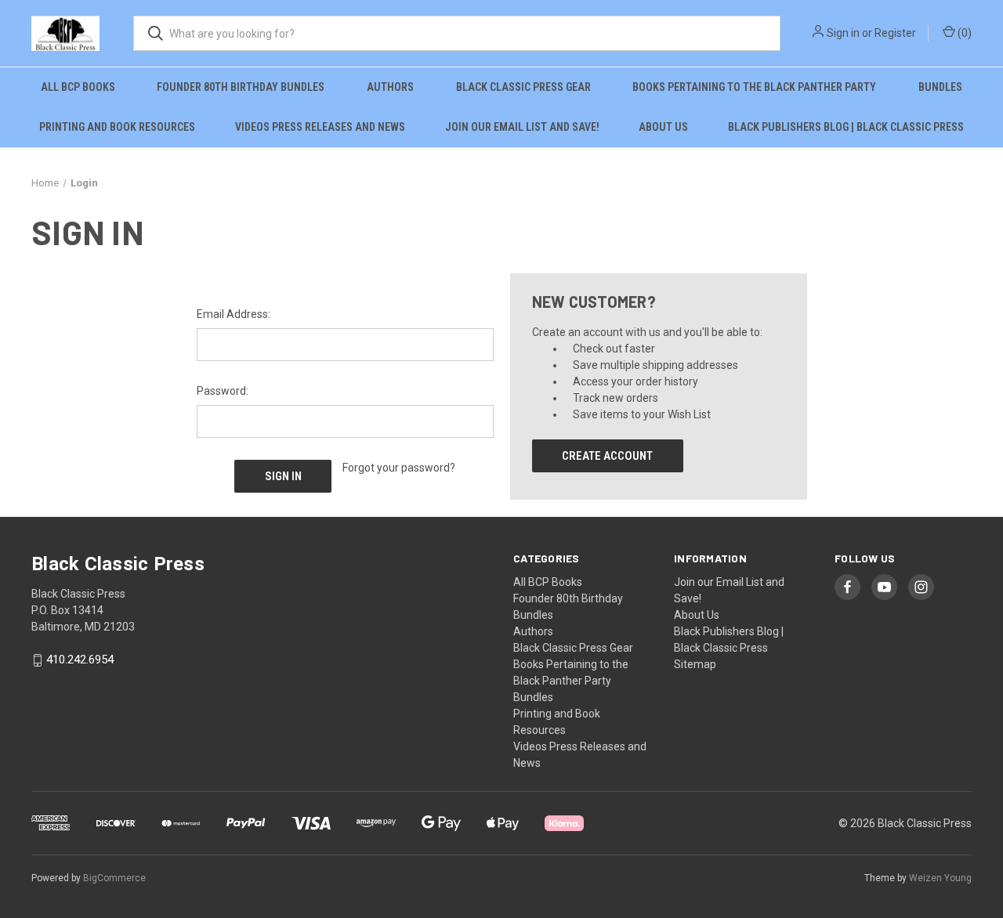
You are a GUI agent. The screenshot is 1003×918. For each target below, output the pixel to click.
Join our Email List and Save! (522, 127)
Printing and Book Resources (117, 127)
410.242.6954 (80, 660)
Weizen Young (940, 878)
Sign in (843, 33)
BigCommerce (114, 878)
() (963, 33)
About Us (663, 127)
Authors (390, 87)
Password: (222, 391)
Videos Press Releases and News (320, 127)
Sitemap (695, 664)
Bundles (940, 87)
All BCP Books (78, 87)
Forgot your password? (398, 467)
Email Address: (233, 314)
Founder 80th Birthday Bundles (240, 87)
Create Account (607, 456)
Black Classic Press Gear (523, 87)
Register (895, 33)
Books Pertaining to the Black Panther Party (754, 87)
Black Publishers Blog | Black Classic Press (846, 127)
